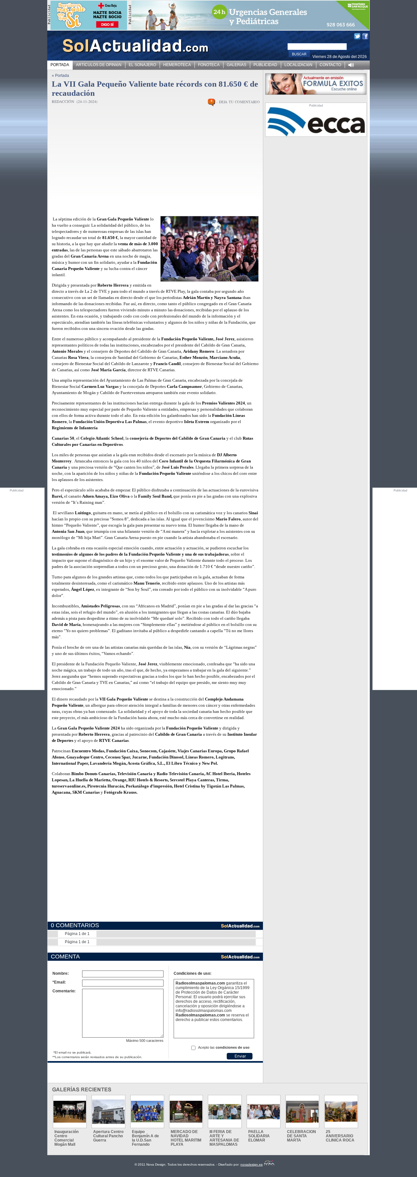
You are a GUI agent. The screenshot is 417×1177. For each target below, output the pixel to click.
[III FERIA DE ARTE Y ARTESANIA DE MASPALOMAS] (224, 1112)
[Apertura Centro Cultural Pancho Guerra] (108, 1111)
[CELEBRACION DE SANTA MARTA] (302, 1111)
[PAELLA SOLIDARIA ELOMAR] (263, 1112)
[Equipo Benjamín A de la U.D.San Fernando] (147, 1111)
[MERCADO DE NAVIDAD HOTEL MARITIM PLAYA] (186, 1111)
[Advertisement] (148, 163)
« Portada (60, 75)
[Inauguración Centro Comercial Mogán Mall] (69, 1111)
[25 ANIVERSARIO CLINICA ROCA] (341, 1111)
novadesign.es (251, 1164)
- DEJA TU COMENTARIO (238, 101)
